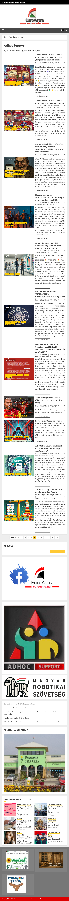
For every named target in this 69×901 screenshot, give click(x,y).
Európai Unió (16, 84)
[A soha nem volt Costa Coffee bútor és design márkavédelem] (19, 120)
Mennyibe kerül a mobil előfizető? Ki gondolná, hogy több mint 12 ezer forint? (48, 245)
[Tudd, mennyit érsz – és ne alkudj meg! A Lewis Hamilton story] (19, 407)
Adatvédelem (9, 82)
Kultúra (60, 804)
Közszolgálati (56, 832)
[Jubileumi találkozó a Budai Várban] (40, 809)
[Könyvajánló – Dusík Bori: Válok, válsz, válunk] (10, 809)
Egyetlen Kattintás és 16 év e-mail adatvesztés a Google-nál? (49, 422)
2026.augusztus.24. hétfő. (23, 815)
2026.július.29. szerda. (56, 841)
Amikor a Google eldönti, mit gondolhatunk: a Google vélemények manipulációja (49, 492)
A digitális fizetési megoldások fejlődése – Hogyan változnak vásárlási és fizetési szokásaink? (24, 826)
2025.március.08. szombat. (42, 407)
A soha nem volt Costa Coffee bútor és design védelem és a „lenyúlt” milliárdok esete (48, 57)
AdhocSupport (19, 82)
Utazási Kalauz (52, 820)
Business (8, 173)
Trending (23, 804)
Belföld (27, 126)
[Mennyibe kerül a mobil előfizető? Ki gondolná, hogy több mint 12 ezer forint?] (19, 265)
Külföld (50, 818)
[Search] (66, 30)
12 (45, 537)
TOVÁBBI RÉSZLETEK (42, 96)
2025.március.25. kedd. (42, 204)
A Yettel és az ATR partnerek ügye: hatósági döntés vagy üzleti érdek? (48, 448)
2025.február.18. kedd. (41, 427)
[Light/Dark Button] (62, 30)
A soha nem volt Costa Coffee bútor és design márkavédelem (49, 102)
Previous (13, 537)
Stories (19, 804)
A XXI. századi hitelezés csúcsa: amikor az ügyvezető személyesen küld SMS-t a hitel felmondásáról (50, 148)
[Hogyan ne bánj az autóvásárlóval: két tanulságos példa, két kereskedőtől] (19, 217)
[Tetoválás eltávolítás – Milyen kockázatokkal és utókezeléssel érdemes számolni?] (10, 837)
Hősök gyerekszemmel (54, 838)
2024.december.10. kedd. (42, 499)
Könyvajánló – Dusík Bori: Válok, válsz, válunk (19, 704)
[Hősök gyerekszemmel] (40, 837)
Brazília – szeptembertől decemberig (16, 718)
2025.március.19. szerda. (42, 252)
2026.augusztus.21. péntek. (54, 813)
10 (38, 537)
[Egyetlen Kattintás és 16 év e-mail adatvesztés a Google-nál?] (19, 431)
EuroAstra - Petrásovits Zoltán (49, 62)
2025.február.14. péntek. (42, 455)
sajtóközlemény (10, 324)
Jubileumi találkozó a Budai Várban (16, 708)
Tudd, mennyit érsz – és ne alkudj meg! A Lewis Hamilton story (49, 400)
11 (41, 537)
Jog (14, 225)
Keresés (8, 545)
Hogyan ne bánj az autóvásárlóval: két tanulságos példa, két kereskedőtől (49, 197)
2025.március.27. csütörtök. (43, 64)
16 (52, 537)
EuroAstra (8, 84)
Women (29, 804)
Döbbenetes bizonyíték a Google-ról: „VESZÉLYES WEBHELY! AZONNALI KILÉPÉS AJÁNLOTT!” (50, 348)
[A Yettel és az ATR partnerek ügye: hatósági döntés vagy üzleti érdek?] (19, 465)
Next (57, 537)
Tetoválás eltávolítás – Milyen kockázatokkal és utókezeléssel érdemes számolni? (31, 722)
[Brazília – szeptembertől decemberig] (40, 823)
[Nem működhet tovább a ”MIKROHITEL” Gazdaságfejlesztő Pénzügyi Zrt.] (19, 316)
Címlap (26, 82)
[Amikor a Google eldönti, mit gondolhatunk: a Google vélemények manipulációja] (19, 510)
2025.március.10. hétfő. (42, 356)
